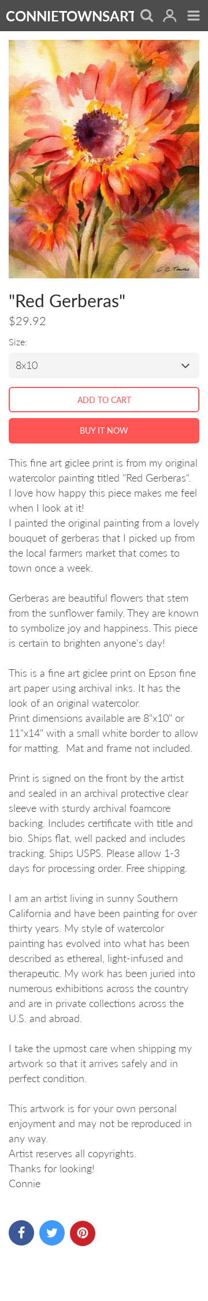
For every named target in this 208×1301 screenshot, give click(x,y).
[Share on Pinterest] (82, 1233)
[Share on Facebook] (21, 1233)
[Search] (146, 16)
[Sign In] (169, 16)
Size (17, 341)
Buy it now (104, 430)
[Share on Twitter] (52, 1233)
